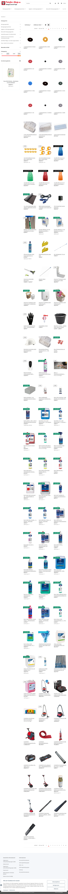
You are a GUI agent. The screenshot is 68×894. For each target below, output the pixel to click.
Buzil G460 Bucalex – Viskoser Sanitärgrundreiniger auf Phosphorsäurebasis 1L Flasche (59, 471)
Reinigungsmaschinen (6, 26)
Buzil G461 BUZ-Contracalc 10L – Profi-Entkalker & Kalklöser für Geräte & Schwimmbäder (30, 496)
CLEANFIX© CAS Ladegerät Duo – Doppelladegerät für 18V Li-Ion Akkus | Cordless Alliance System (45, 765)
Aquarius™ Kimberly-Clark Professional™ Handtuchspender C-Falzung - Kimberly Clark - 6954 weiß (45, 303)
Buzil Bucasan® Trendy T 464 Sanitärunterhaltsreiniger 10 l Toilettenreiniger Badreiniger (30, 446)
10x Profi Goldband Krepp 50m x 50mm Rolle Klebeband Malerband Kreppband (44, 158)
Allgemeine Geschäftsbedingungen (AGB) (9, 867)
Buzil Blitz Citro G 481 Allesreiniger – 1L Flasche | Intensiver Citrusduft (60, 421)
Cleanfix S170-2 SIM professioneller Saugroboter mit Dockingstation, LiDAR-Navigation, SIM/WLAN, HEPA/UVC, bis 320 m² (60, 694)
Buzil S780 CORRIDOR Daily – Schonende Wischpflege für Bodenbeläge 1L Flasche (60, 595)
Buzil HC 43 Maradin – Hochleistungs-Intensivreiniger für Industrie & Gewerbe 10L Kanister (45, 595)
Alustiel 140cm (42, 279)
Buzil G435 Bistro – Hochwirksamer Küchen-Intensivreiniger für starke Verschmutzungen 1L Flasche (30, 471)
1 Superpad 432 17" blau (29, 90)
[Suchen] (50, 3)
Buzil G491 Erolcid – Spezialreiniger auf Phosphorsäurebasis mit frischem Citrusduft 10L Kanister (44, 545)
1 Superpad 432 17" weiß (59, 112)
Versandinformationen (24, 860)
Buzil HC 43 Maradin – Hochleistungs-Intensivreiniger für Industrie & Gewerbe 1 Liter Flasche (30, 595)
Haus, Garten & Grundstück (7, 43)
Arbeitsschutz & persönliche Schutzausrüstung (7, 37)
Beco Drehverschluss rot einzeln (59, 350)
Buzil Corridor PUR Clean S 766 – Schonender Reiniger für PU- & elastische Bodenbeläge (45, 446)
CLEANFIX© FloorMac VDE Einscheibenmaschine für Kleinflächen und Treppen (29, 814)
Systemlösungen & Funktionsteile (8, 34)
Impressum (5, 870)
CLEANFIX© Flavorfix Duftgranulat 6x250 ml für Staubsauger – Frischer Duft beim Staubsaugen (60, 789)
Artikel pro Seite (37, 24)
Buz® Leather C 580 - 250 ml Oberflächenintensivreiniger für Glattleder (30, 421)
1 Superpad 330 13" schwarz (45, 68)
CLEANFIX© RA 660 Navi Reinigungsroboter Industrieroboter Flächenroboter (29, 719)
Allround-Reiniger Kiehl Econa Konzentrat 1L (29, 255)
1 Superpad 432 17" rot (29, 112)
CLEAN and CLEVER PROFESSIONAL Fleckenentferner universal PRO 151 (45, 669)
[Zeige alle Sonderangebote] (20, 61)
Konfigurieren (56, 885)
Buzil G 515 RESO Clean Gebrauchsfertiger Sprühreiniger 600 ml (59, 446)
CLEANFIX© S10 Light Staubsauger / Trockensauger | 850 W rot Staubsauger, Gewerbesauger (45, 719)
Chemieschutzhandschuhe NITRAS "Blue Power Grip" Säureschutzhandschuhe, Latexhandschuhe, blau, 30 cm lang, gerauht (45, 644)
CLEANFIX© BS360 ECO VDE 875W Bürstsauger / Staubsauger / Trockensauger (60, 742)
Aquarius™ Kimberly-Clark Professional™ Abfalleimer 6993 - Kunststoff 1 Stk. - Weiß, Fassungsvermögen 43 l (30, 303)
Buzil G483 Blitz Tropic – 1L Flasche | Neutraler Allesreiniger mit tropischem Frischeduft (45, 520)
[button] (55, 3)
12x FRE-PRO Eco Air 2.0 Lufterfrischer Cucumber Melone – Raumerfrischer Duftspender (29, 183)
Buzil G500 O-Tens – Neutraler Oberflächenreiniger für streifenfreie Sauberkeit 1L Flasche (60, 545)
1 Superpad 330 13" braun (29, 46)
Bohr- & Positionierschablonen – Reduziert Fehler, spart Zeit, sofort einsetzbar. (60, 373)
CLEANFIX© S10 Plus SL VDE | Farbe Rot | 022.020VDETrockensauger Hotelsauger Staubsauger (60, 719)
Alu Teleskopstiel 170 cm (59, 254)
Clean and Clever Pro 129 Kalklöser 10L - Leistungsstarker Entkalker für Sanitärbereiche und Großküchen (29, 669)
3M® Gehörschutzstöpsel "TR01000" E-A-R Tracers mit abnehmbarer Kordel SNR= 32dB (45, 207)
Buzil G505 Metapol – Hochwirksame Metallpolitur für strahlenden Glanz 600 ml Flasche (30, 570)
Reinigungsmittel (5, 24)
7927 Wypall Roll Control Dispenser (59, 207)
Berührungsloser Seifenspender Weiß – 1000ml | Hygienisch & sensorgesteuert (29, 373)
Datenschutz (6, 864)
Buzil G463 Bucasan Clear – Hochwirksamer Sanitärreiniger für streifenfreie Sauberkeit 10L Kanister (45, 496)
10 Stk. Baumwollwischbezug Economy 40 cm (30, 135)
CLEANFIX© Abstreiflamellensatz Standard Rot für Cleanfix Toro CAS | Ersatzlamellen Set (44, 742)
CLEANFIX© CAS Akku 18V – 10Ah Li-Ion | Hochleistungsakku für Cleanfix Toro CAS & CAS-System (30, 765)
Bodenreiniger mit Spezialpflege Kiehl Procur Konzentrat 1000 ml (44, 373)
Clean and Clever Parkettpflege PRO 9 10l (59, 644)
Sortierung (27, 24)
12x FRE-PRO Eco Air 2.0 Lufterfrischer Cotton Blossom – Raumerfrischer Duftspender (60, 158)
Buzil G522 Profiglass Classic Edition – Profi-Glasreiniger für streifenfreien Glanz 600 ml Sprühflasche (45, 570)
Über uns (21, 865)
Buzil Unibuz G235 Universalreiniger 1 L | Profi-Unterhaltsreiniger (60, 620)
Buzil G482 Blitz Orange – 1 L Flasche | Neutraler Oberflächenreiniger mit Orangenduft (30, 520)
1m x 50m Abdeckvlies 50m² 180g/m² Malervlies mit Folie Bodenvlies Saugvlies (30, 207)
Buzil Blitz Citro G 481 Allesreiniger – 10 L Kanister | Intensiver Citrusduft (45, 421)
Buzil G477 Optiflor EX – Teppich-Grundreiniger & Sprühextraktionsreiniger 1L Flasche (60, 496)
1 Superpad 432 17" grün (59, 90)
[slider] (18, 55)
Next (17, 76)
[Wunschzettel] (58, 3)
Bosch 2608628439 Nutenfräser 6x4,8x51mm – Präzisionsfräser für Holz (45, 398)
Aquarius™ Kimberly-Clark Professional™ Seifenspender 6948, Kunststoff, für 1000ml (60, 303)
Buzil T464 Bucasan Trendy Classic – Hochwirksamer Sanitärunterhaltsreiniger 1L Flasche (30, 620)
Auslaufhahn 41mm (43, 326)
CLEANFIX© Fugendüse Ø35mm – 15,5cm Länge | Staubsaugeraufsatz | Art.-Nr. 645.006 (30, 837)
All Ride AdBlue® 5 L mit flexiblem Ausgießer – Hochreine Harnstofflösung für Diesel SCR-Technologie (60, 230)
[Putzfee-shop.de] (11, 3)
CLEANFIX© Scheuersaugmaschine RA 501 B (29, 742)
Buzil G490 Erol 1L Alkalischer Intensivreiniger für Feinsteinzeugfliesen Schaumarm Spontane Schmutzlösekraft (60, 520)
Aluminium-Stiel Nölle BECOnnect (28, 279)
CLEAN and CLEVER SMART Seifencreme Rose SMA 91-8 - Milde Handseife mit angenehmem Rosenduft (30, 694)
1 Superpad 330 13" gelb (44, 46)
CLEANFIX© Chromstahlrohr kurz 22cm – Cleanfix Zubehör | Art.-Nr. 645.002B (60, 765)
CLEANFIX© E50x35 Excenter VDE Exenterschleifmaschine (45, 789)
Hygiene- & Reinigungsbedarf (7, 29)
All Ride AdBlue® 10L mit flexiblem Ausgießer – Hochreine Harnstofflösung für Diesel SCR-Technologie (45, 230)
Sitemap (21, 869)
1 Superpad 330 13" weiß (59, 68)
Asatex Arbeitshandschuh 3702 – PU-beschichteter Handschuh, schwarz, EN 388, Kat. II (29, 326)
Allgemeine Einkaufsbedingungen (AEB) (9, 861)
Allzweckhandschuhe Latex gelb (45, 255)
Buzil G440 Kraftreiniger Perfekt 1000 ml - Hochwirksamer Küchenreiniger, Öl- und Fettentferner (44, 471)
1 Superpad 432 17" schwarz (45, 112)
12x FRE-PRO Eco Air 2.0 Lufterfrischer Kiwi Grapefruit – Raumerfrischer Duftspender (45, 183)
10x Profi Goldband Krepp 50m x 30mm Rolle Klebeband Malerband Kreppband (29, 158)
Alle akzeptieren (56, 881)
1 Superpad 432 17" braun (45, 90)
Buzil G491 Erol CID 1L (28, 544)
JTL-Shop (61, 892)
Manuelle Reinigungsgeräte (7, 31)
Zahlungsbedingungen (24, 862)
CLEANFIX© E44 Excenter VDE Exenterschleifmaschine (30, 789)
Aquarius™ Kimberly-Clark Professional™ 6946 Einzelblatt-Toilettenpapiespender (60, 279)
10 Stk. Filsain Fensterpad (59, 134)
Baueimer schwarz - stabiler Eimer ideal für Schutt (60, 326)
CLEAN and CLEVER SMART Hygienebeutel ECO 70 (60, 669)
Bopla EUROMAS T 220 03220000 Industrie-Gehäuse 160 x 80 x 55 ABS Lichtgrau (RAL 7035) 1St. (30, 398)
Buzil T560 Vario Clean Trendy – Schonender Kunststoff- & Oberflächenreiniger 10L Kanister (44, 620)
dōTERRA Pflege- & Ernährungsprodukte (10, 40)
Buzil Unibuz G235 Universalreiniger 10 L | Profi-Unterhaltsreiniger (29, 644)
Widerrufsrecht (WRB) (8, 876)
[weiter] (66, 28)
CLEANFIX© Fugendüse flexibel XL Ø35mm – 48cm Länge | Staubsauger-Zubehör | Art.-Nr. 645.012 (45, 814)
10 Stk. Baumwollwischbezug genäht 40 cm (45, 135)
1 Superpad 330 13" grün (59, 46)
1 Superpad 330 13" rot (29, 68)
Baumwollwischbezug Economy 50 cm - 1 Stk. (44, 350)
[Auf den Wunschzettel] (34, 35)
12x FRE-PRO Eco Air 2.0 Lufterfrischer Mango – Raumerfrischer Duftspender (60, 183)
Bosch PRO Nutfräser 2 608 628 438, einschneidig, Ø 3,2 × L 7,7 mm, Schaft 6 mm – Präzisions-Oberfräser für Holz (60, 398)
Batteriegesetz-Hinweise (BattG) (8, 873)
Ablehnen (56, 888)
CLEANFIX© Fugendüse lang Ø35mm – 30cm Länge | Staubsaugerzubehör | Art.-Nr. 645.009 (60, 814)
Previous (4, 76)
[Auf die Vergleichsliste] (31, 35)
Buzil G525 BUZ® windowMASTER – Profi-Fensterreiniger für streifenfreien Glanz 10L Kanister (59, 570)
